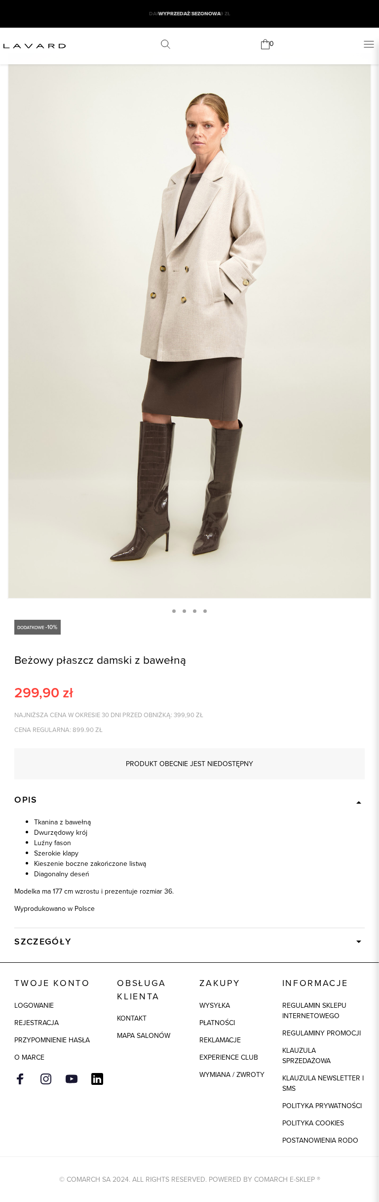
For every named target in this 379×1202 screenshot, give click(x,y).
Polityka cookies (313, 1123)
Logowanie (34, 1005)
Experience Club (228, 1057)
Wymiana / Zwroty (232, 1075)
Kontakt (132, 1018)
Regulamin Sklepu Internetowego (314, 1010)
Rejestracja (36, 1023)
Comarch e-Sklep (284, 1179)
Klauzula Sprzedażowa (306, 1055)
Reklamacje (220, 1040)
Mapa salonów (143, 1035)
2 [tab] (184, 611)
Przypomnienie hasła (52, 1040)
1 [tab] (174, 611)
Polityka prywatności (322, 1106)
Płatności (217, 1023)
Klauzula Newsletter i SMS (323, 1083)
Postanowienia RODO (320, 1140)
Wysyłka (214, 1005)
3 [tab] (194, 611)
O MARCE (29, 1057)
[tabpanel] (189, 325)
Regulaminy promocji (321, 1033)
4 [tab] (205, 611)
